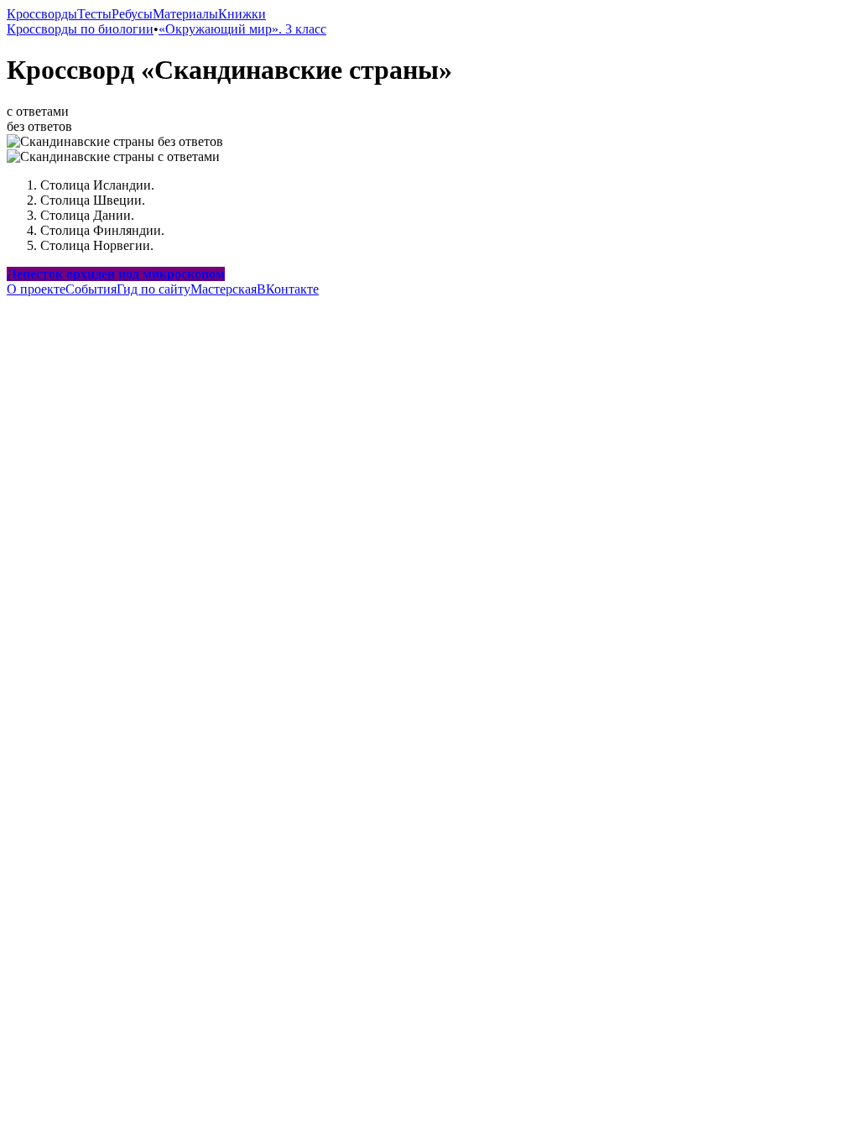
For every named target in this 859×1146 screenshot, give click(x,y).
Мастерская (223, 289)
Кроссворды (42, 14)
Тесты (94, 14)
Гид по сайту (153, 289)
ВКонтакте (288, 289)
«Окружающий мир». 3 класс (242, 29)
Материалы (185, 14)
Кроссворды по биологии (80, 29)
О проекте (36, 289)
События (91, 289)
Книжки (242, 14)
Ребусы (132, 14)
